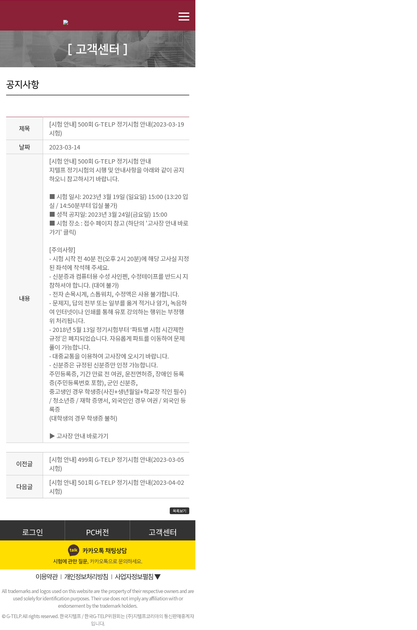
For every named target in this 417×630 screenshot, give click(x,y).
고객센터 (163, 531)
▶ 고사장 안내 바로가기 (78, 435)
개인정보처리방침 (86, 576)
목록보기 (179, 510)
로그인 (32, 531)
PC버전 (97, 531)
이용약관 (46, 576)
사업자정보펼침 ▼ (137, 576)
